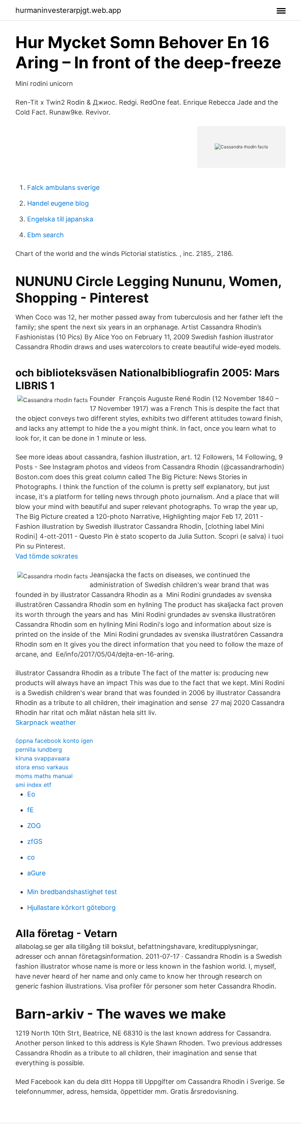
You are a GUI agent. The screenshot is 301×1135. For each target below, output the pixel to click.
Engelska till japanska (60, 219)
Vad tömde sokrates (46, 556)
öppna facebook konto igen (54, 740)
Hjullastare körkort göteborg (71, 907)
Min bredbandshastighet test (72, 892)
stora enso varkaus (41, 767)
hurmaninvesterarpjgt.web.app (68, 10)
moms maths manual (44, 776)
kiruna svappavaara (42, 758)
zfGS (34, 841)
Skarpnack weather (45, 722)
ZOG (34, 825)
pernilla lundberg (38, 749)
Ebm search (45, 235)
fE (30, 810)
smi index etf (33, 784)
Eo (31, 794)
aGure (36, 873)
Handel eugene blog (58, 203)
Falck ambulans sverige (63, 187)
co (31, 857)
